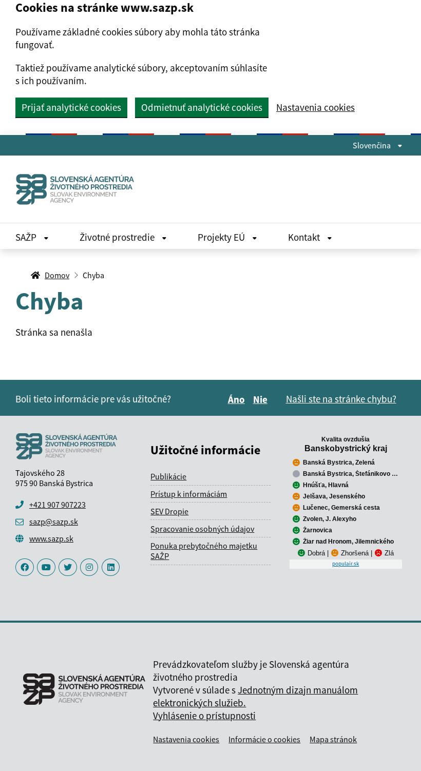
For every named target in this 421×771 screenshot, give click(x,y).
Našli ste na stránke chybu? (341, 399)
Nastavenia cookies (315, 107)
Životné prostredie (118, 237)
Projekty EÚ (222, 237)
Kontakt (305, 237)
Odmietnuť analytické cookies (201, 107)
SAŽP (27, 237)
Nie (262, 399)
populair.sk (345, 563)
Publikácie (168, 476)
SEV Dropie (169, 511)
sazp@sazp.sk (53, 521)
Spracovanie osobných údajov (202, 529)
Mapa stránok (333, 739)
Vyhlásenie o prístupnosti (204, 715)
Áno (238, 399)
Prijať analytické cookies (71, 107)
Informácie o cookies (264, 739)
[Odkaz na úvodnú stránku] (75, 189)
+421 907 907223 (57, 504)
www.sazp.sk (51, 538)
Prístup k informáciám (188, 494)
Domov (57, 275)
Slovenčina (372, 145)
